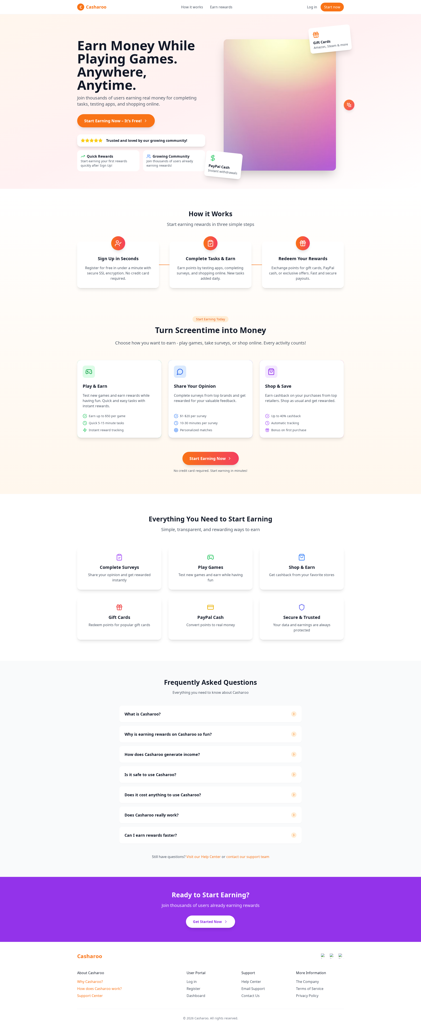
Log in (312, 7)
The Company (307, 981)
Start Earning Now (207, 458)
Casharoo (89, 956)
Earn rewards (221, 7)
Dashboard (196, 995)
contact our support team (247, 856)
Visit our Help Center (203, 856)
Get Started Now (207, 921)
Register (193, 988)
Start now (332, 7)
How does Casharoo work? (99, 988)
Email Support (253, 988)
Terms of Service (309, 988)
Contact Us (250, 995)
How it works (192, 7)
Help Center (251, 981)
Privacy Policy (307, 995)
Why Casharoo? (90, 981)
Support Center (90, 995)
